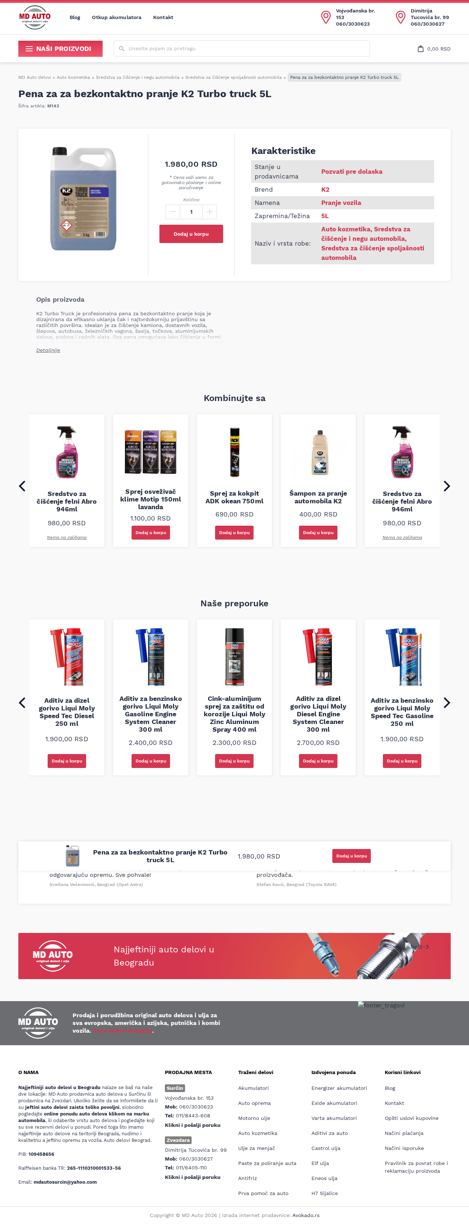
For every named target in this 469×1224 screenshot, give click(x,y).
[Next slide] (447, 486)
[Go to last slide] (21, 486)
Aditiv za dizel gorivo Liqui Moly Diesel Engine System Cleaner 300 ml (318, 714)
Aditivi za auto (329, 1133)
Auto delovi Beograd (122, 1030)
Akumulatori (253, 1088)
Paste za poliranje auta (267, 1163)
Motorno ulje (254, 1118)
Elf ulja (320, 1163)
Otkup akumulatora (116, 17)
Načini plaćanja (404, 1133)
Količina (191, 200)
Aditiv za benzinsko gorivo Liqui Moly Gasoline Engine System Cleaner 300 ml (150, 714)
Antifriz (247, 1178)
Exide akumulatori (334, 1103)
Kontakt (163, 17)
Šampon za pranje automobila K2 (318, 497)
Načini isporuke (404, 1148)
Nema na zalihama (66, 537)
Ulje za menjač (256, 1148)
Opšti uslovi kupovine (412, 1118)
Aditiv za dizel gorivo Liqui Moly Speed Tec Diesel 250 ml (67, 711)
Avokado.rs (306, 1215)
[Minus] (173, 212)
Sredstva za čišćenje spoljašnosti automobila (233, 77)
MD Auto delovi (34, 77)
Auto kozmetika (73, 77)
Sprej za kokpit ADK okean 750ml (234, 497)
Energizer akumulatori (339, 1088)
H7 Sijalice (324, 1193)
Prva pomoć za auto (263, 1193)
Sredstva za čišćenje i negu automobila (138, 77)
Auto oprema (254, 1103)
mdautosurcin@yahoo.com (65, 1182)
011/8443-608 (193, 1115)
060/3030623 (353, 24)
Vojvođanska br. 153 (355, 14)
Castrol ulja (325, 1148)
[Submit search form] (122, 49)
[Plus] (209, 212)
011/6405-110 (191, 1167)
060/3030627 (427, 24)
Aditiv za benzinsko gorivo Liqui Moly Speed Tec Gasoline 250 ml (402, 711)
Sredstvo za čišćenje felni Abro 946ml (67, 501)
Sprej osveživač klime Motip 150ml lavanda (150, 499)
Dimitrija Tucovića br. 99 (430, 14)
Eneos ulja (324, 1178)
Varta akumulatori (334, 1118)
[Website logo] (34, 17)
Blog (75, 17)
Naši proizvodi (64, 48)
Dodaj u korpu (191, 234)
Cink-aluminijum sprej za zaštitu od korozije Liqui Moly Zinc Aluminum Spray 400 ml (234, 714)
